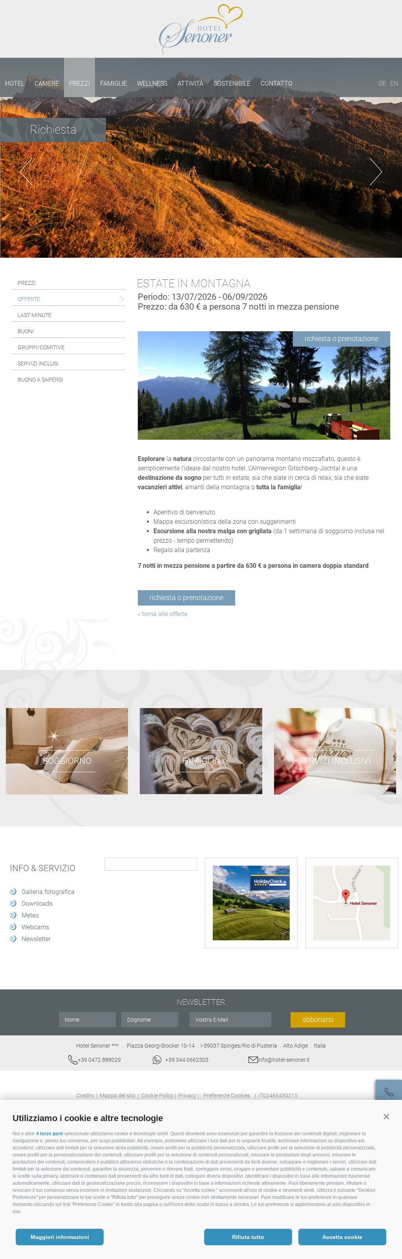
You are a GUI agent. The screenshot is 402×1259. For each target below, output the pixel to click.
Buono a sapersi (40, 379)
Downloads (37, 903)
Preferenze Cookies (226, 1095)
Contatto (276, 83)
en (394, 83)
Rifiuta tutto (248, 1237)
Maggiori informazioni (60, 1237)
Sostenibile (232, 83)
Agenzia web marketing (316, 1094)
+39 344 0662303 (186, 1060)
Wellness (152, 83)
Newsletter (36, 939)
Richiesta (53, 129)
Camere (47, 83)
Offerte (29, 299)
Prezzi (79, 83)
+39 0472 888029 (99, 1060)
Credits (85, 1095)
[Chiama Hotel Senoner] (389, 1093)
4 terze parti (49, 1133)
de (382, 83)
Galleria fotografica (48, 892)
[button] (386, 1116)
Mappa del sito (117, 1095)
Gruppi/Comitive (41, 347)
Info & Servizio (42, 868)
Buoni (26, 331)
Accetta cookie (342, 1237)
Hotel (14, 83)
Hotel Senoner (201, 29)
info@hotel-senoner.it (284, 1060)
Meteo (30, 915)
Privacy (187, 1095)
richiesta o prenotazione (341, 338)
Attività (190, 83)
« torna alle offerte (162, 614)
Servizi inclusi (38, 363)
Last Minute (34, 315)
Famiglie (113, 83)
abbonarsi (317, 1019)
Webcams (35, 927)
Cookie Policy (157, 1095)
